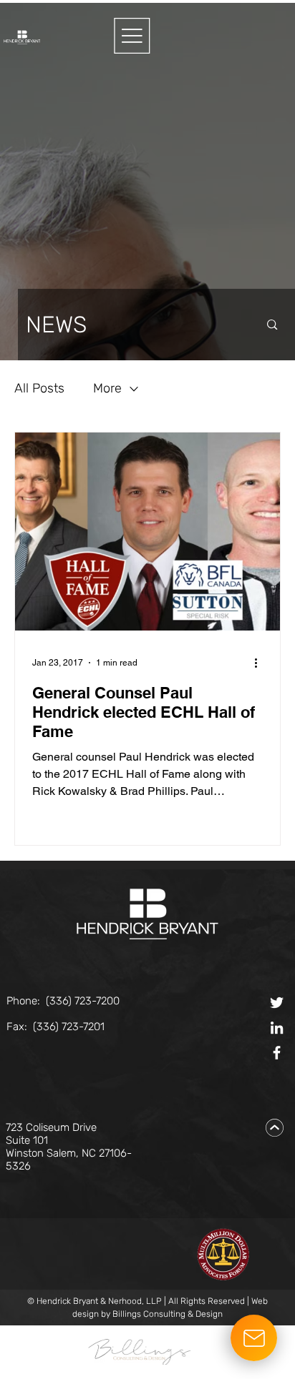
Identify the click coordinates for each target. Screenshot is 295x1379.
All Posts (39, 388)
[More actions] (260, 662)
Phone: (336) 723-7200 (63, 1000)
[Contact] (254, 1338)
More (107, 388)
